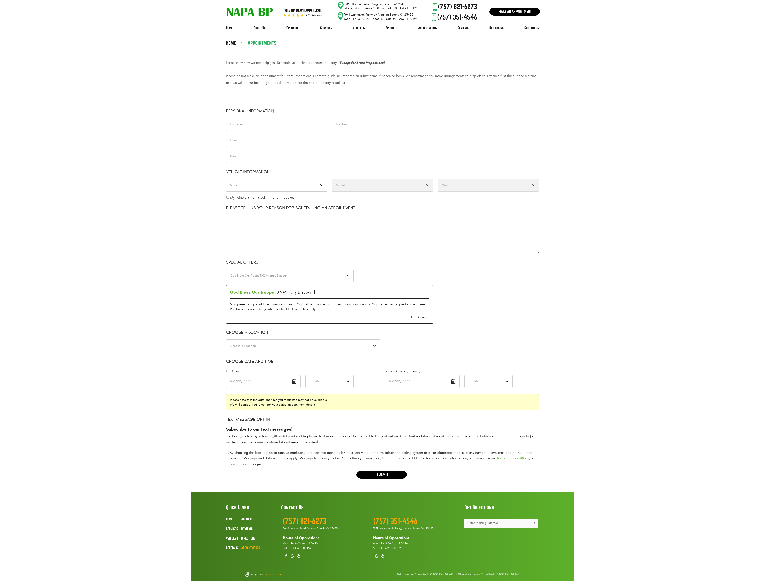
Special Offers (242, 262)
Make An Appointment (515, 11)
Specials (391, 28)
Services (326, 28)
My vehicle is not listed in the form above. (262, 197)
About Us (260, 28)
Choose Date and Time (249, 361)
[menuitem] (229, 28)
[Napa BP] (250, 12)
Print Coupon (420, 317)
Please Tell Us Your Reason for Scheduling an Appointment (290, 207)
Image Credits (257, 575)
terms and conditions (513, 458)
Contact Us (531, 28)
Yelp (299, 555)
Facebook (286, 555)
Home (229, 28)
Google (292, 555)
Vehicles (359, 28)
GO (529, 523)
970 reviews (314, 15)
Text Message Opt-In (248, 419)
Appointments (427, 28)
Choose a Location (247, 332)
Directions (496, 28)
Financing (292, 28)
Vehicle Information (248, 171)
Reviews (463, 28)
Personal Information (250, 111)
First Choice (234, 371)
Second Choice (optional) (402, 371)
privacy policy (240, 464)
